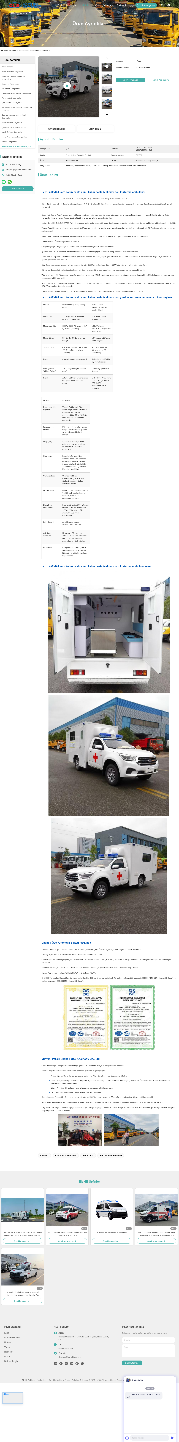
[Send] (172, 1438)
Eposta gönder (132, 1363)
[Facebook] (61, 1364)
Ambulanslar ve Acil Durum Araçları (33, 50)
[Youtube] (66, 1364)
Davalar (8, 1356)
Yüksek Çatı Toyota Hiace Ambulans (112, 1232)
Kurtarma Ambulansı (65, 1155)
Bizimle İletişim (123, 5)
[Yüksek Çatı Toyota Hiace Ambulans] (112, 1209)
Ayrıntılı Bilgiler (56, 129)
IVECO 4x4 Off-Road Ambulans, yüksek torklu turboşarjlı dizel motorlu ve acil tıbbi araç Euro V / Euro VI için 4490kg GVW (156, 1234)
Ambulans (87, 1155)
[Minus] (172, 1380)
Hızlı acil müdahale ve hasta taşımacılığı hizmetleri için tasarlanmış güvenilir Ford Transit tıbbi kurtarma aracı (22, 1294)
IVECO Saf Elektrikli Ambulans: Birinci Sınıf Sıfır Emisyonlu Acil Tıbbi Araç (67, 1233)
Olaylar (108, 5)
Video (98, 5)
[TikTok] (77, 1364)
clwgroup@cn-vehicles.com (18, 170)
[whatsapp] (3, 181)
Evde (60, 5)
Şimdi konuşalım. (146, 5)
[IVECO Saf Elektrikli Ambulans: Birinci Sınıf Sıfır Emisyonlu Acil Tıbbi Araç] (67, 1210)
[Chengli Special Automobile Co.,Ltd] (25, 5)
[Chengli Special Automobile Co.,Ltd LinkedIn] (72, 1364)
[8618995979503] (82, 1364)
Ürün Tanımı (95, 129)
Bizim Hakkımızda (72, 5)
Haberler (8, 1352)
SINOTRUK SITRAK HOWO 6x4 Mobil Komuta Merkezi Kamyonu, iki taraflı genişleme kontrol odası (23, 1234)
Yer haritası (42, 1380)
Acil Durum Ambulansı (110, 1155)
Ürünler (86, 5)
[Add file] (127, 1438)
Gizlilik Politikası (28, 1380)
